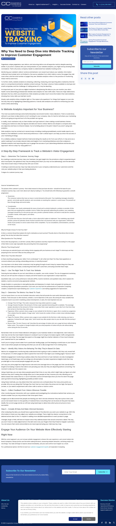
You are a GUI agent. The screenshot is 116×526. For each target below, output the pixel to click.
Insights (54, 4)
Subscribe (97, 66)
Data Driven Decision (106, 508)
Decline (89, 519)
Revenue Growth (105, 504)
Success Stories (65, 4)
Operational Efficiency (107, 506)
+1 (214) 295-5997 (105, 4)
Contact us (75, 4)
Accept (75, 519)
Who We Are (5, 504)
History (3, 508)
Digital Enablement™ (43, 4)
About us (31, 4)
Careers (83, 4)
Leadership (4, 506)
